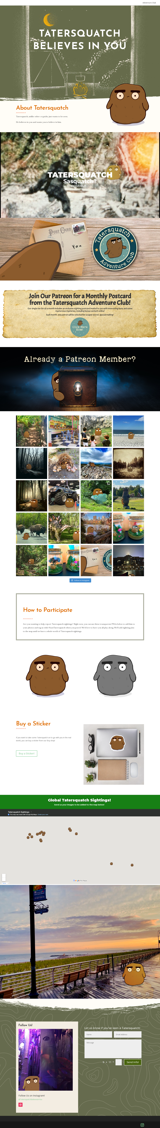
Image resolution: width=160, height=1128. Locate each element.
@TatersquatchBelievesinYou (30, 1099)
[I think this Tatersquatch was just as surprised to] (96, 431)
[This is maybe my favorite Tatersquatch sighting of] (64, 528)
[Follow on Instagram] (20, 1105)
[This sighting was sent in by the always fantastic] (128, 560)
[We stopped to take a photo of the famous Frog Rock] (96, 495)
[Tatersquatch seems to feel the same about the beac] (128, 431)
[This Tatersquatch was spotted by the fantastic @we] (31, 528)
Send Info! (133, 1062)
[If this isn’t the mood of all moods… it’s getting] (31, 560)
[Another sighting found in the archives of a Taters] (96, 528)
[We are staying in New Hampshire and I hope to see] (128, 495)
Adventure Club (149, 3)
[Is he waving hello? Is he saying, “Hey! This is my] (31, 495)
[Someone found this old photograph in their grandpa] (128, 463)
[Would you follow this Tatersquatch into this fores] (31, 463)
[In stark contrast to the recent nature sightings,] (64, 431)
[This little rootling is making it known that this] (64, 463)
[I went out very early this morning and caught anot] (128, 528)
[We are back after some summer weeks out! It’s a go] (64, 495)
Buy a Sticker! (26, 753)
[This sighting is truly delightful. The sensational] (31, 431)
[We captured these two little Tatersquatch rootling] (64, 560)
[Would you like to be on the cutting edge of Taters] (96, 560)
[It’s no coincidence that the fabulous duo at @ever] (96, 463)
